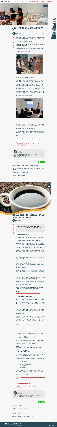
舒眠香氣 (33, 143)
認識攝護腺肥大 (32, 1)
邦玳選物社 (19, 138)
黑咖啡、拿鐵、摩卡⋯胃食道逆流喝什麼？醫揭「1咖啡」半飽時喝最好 (28, 347)
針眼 (55, 25)
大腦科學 (24, 386)
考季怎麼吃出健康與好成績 (17, 413)
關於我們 (49, 425)
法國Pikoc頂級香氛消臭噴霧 (31, 141)
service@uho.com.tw (16, 424)
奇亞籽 (55, 21)
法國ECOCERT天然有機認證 (22, 145)
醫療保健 (18, 386)
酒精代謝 (54, 34)
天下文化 (34, 386)
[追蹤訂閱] (13, 48)
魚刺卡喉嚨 (54, 28)
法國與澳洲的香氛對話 (27, 138)
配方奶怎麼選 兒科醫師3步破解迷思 (19, 408)
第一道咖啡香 (26, 143)
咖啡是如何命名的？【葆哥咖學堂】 (20, 172)
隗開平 (38, 143)
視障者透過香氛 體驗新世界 (17, 178)
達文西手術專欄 (43, 1)
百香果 (55, 23)
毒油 (55, 19)
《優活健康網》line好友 (23, 383)
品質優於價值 (19, 143)
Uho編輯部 (18, 220)
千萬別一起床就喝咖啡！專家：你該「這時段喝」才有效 (22, 416)
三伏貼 (55, 26)
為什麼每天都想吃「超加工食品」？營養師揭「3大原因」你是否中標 (28, 293)
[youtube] (54, 423)
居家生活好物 (36, 138)
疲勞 (29, 386)
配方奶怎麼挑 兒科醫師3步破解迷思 (19, 405)
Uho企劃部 (18, 33)
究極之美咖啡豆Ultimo (21, 141)
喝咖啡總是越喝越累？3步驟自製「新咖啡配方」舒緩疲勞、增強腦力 (25, 165)
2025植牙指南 (49, 1)
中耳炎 (55, 30)
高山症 (55, 32)
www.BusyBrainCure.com (34, 371)
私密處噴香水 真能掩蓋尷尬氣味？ (19, 175)
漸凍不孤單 (54, 1)
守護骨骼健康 (38, 1)
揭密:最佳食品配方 (15, 411)
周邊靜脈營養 (54, 37)
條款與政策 (53, 425)
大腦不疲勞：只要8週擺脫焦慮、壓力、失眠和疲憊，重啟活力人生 (32, 377)
